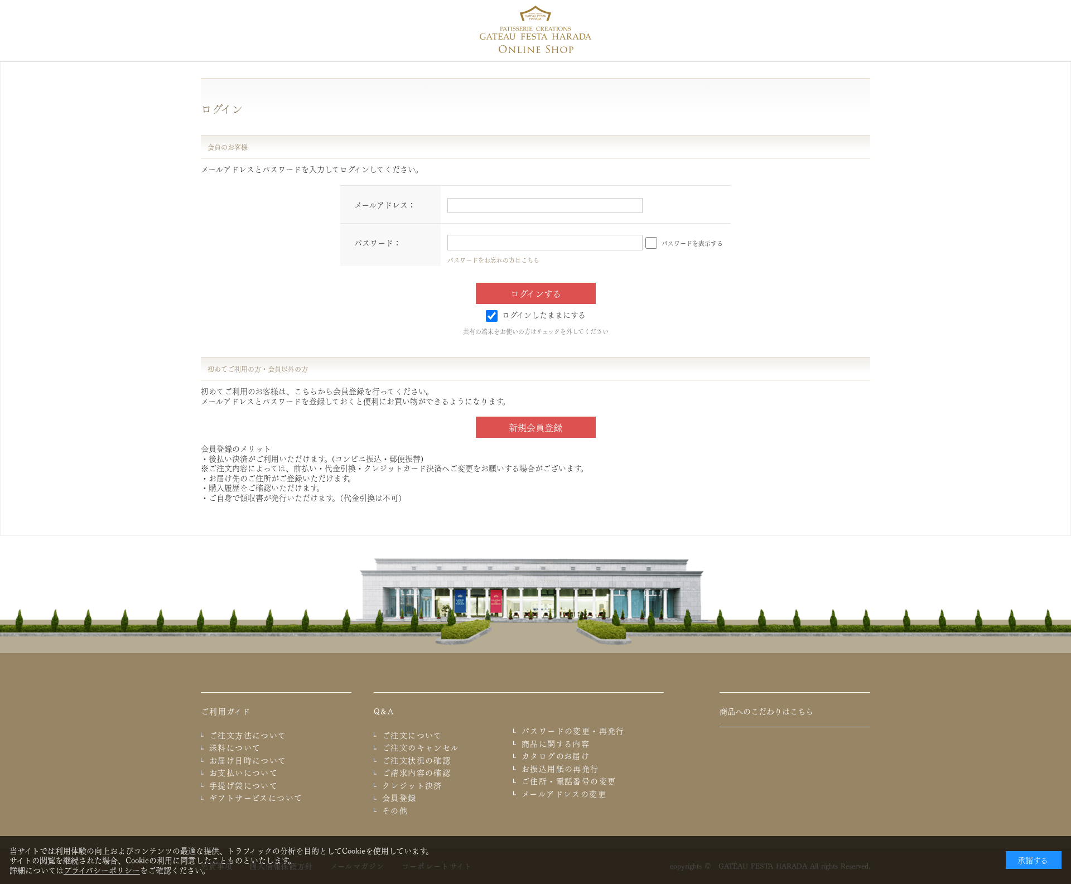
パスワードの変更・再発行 (573, 731)
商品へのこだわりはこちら (766, 710)
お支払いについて (243, 772)
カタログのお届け (556, 756)
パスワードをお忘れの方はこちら (493, 259)
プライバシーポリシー (102, 869)
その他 (395, 810)
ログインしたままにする (544, 314)
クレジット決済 (412, 785)
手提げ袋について (243, 785)
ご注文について (412, 735)
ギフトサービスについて (255, 798)
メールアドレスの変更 (564, 794)
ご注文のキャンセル (420, 747)
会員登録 (399, 798)
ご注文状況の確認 (416, 760)
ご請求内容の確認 (416, 772)
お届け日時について (248, 760)
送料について (234, 747)
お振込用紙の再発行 (560, 769)
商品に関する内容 (556, 743)
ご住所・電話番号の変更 (569, 781)
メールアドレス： (385, 204)
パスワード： (377, 242)
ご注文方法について (248, 735)
